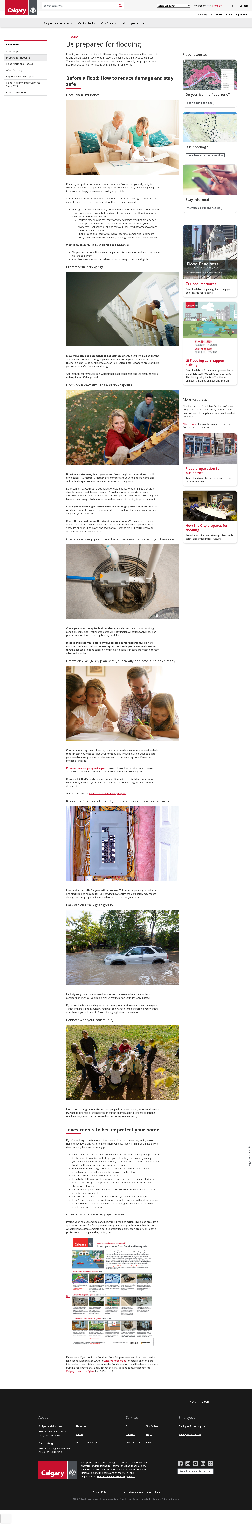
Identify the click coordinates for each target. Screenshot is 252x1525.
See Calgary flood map (199, 102)
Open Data (242, 14)
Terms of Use (118, 1492)
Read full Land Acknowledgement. (116, 1476)
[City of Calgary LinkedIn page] (203, 1463)
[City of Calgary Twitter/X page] (211, 1463)
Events (79, 1434)
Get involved (85, 23)
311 (234, 5)
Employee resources (189, 1434)
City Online (152, 1426)
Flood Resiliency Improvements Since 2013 (23, 84)
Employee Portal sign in (191, 1426)
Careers (244, 5)
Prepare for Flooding (18, 57)
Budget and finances (50, 1426)
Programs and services (57, 23)
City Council (108, 23)
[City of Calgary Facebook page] (180, 1463)
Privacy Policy (100, 1492)
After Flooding (14, 70)
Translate (217, 5)
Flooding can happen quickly (205, 362)
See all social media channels (195, 1471)
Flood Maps (12, 51)
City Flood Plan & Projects (20, 76)
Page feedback (249, 1158)
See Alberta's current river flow (205, 155)
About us (81, 1426)
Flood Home (13, 44)
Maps (229, 14)
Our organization (132, 23)
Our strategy (46, 1443)
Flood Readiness (203, 284)
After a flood (189, 424)
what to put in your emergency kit (107, 793)
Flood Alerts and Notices (19, 64)
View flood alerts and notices (203, 207)
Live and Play (133, 1442)
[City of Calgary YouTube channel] (195, 1463)
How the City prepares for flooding (207, 527)
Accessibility (136, 1492)
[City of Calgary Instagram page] (188, 1463)
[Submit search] (120, 5)
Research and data (86, 1442)
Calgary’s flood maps (114, 1360)
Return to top (199, 1401)
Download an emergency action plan (86, 768)
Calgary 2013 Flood (16, 92)
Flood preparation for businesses (203, 470)
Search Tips (153, 1492)
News (219, 14)
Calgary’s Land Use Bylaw (80, 1371)
